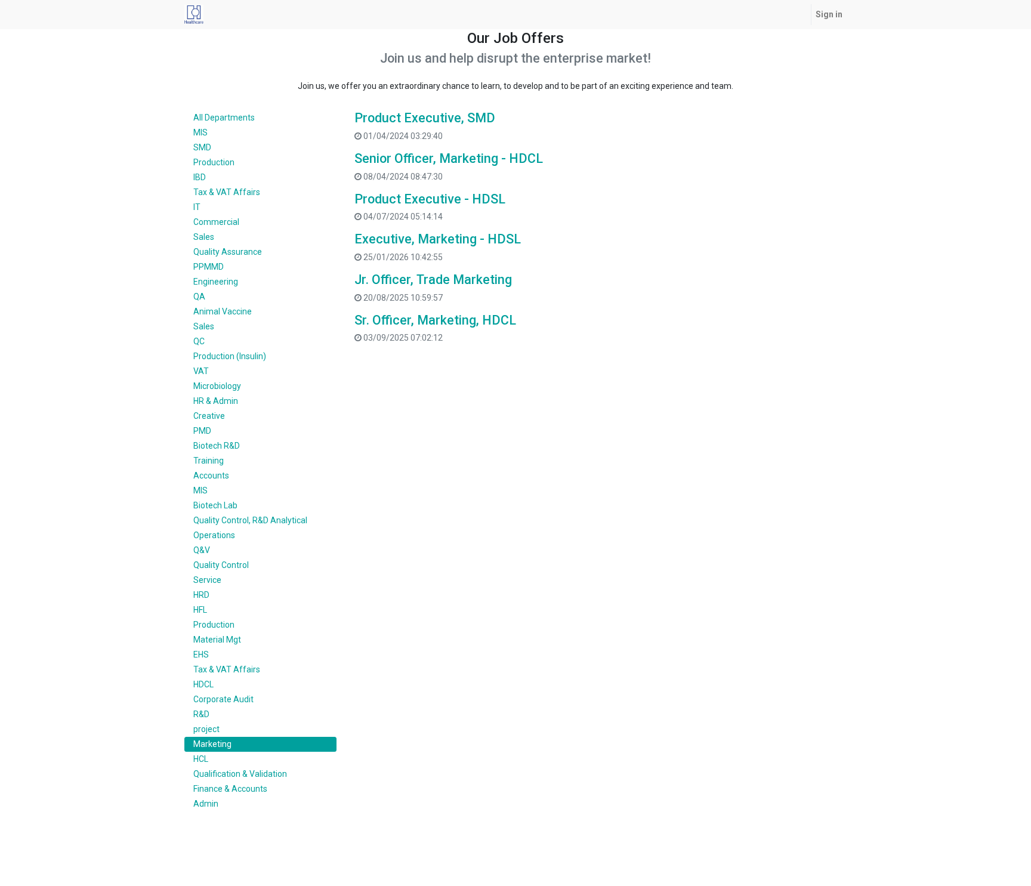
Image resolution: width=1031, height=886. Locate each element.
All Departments (224, 117)
